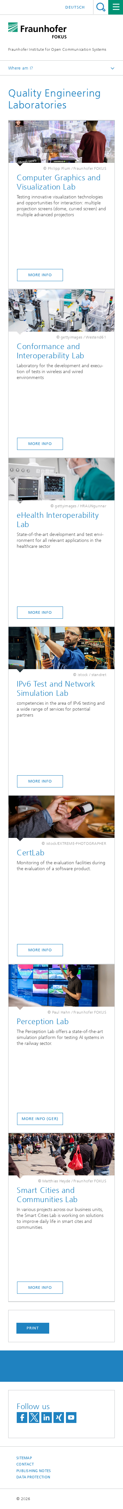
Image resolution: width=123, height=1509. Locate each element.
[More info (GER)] (61, 987)
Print (33, 1328)
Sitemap (24, 1458)
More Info (40, 275)
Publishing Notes (33, 1471)
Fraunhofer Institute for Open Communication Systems (57, 49)
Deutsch (75, 7)
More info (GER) (40, 1118)
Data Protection (33, 1477)
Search (100, 7)
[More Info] (61, 143)
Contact (25, 1464)
